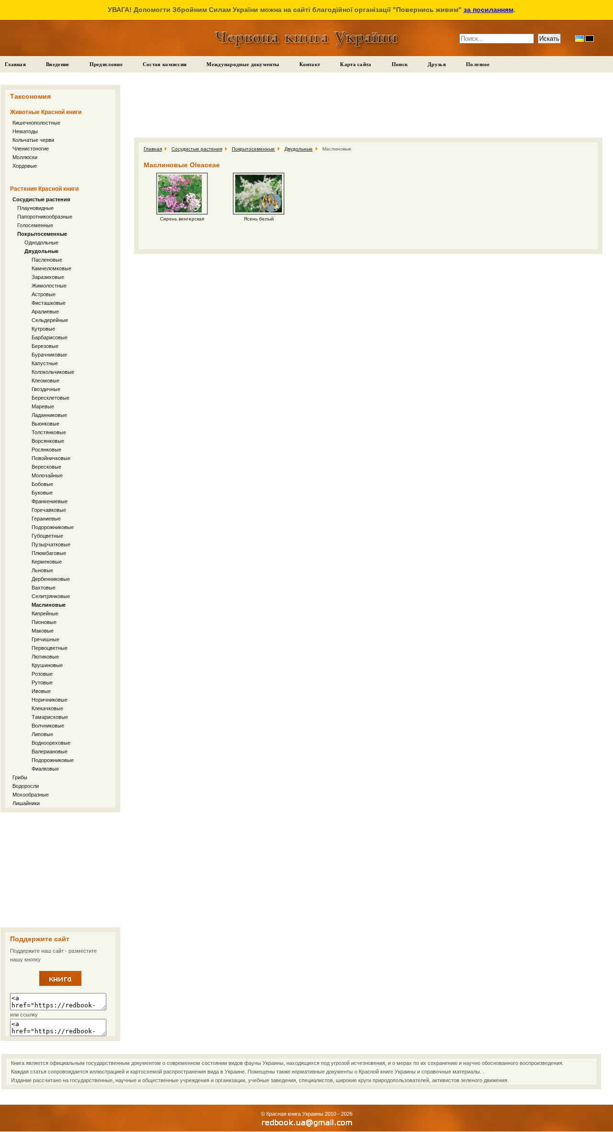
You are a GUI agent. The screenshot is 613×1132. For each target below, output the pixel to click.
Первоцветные (50, 648)
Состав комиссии (165, 64)
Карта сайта (355, 64)
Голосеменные (35, 225)
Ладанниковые (49, 415)
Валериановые (50, 751)
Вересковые (46, 467)
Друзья (437, 64)
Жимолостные (49, 286)
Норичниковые (50, 700)
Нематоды (25, 131)
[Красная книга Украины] (60, 984)
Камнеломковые (51, 268)
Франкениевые (50, 501)
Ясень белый (259, 218)
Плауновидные (35, 208)
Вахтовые (44, 587)
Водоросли (25, 786)
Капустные (45, 363)
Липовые (42, 734)
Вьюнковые (45, 424)
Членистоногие (30, 148)
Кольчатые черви (33, 140)
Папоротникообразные (44, 216)
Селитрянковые (51, 596)
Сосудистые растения (41, 199)
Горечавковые (49, 510)
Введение (57, 64)
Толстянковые (49, 432)
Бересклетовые (50, 398)
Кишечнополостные (36, 123)
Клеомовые (45, 380)
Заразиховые (48, 277)
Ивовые (41, 691)
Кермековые (47, 562)
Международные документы (242, 64)
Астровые (44, 294)
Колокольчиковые (53, 372)
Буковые (42, 493)
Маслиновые (49, 605)
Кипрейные (45, 613)
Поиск (400, 64)
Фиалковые (45, 769)
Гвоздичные (46, 389)
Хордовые (24, 166)
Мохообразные (30, 794)
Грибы (19, 777)
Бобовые (42, 484)
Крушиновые (47, 665)
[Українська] (579, 38)
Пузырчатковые (51, 544)
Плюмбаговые (49, 553)
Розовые (42, 674)
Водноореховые (51, 743)
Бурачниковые (49, 355)
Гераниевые (46, 518)
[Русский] (589, 38)
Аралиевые (45, 311)
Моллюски (24, 157)
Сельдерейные (50, 320)
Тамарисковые (50, 717)
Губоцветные (47, 536)
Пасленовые (47, 260)
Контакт (309, 64)
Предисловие (106, 64)
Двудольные (41, 251)
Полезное (477, 64)
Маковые (43, 631)
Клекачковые (47, 708)
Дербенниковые (51, 579)
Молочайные (47, 475)
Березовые (45, 346)
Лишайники (26, 803)
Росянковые (46, 449)
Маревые (43, 406)
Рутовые (42, 682)
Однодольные (41, 242)
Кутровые (43, 329)
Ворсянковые (48, 441)
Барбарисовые (50, 337)
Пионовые (44, 622)
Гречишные (45, 639)
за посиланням (488, 9)
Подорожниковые (53, 527)
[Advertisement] (60, 870)
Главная (15, 64)
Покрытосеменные (42, 234)
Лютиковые (45, 656)
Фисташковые (49, 303)
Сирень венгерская (182, 218)
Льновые (42, 570)
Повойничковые (51, 458)
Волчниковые (48, 725)
